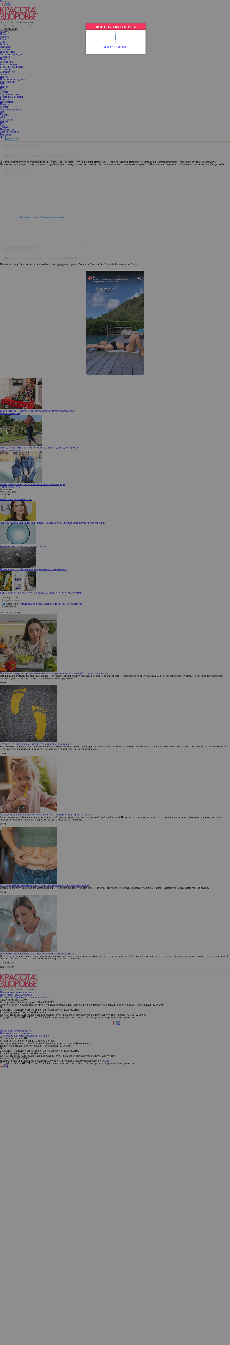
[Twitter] (115, 34)
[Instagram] (115, 41)
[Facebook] (115, 36)
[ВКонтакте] (115, 39)
